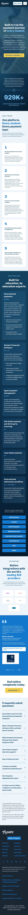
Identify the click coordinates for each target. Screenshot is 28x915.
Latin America (14, 541)
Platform (5, 843)
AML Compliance (7, 890)
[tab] (6, 670)
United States (14, 517)
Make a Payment (14, 838)
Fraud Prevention (20, 856)
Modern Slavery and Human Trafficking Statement (11, 881)
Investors (17, 846)
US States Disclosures (9, 894)
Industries (5, 846)
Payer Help (17, 852)
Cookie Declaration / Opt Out (12, 898)
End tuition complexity (13, 55)
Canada (14, 522)
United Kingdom (14, 527)
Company (17, 843)
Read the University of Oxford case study (12, 649)
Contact (5, 856)
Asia (14, 545)
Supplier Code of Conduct (10, 886)
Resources (17, 849)
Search (4, 852)
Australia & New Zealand (14, 536)
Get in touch (12, 690)
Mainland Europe (14, 531)
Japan (14, 550)
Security (5, 849)
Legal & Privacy (7, 876)
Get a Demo (17, 3)
